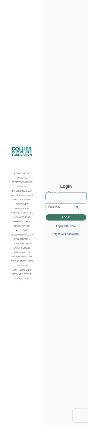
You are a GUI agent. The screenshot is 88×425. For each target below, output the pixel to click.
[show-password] (77, 207)
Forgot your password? (66, 234)
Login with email (66, 226)
